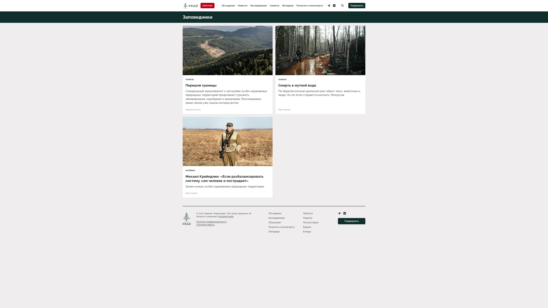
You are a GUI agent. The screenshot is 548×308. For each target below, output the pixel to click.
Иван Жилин (284, 110)
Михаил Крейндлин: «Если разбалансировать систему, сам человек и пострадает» (224, 178)
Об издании (228, 5)
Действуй (207, 5)
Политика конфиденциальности (211, 222)
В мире (307, 231)
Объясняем (275, 222)
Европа (307, 227)
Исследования (258, 5)
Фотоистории (311, 222)
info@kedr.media (226, 216)
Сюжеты (274, 5)
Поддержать (356, 5)
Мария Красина (193, 110)
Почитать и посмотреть (309, 5)
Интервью (288, 5)
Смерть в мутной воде (297, 85)
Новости (242, 5)
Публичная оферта (205, 225)
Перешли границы (201, 85)
